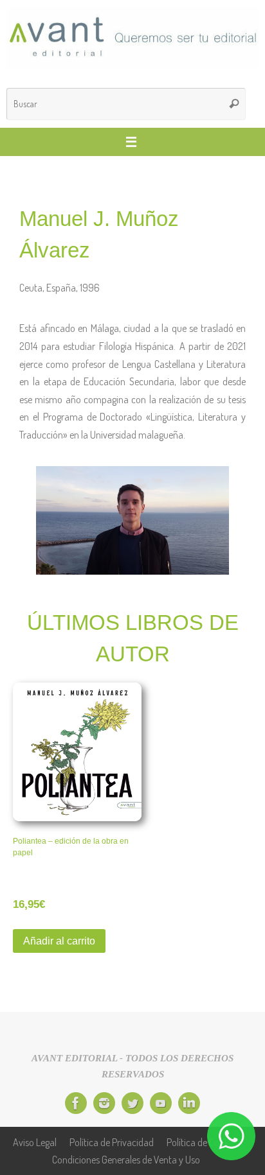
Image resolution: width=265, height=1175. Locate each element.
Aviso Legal (35, 1142)
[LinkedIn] (189, 1103)
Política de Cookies (203, 1142)
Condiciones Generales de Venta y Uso (126, 1159)
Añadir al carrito (59, 940)
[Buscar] (234, 104)
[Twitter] (132, 1103)
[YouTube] (161, 1103)
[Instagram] (104, 1103)
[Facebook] (76, 1103)
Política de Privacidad (111, 1142)
